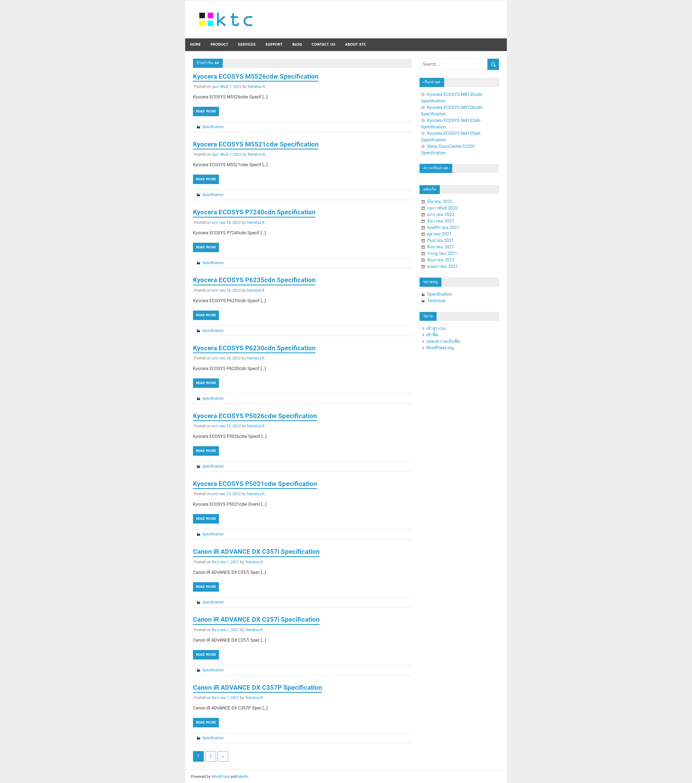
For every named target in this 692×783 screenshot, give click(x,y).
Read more (206, 111)
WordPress (220, 776)
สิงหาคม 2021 (440, 246)
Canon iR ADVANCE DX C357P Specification (257, 687)
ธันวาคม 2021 (440, 221)
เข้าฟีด (432, 334)
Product (219, 44)
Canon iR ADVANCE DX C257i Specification (256, 619)
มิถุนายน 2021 (440, 259)
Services (247, 44)
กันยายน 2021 (440, 240)
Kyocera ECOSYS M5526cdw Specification (255, 76)
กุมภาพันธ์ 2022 (442, 208)
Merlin (243, 776)
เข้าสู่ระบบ (436, 328)
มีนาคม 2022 (439, 201)
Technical (436, 300)
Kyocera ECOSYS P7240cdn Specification (254, 212)
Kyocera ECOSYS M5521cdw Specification (255, 144)
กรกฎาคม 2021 (442, 253)
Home (195, 44)
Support (273, 44)
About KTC (355, 44)
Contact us (323, 44)
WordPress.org (440, 347)
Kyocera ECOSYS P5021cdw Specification (255, 484)
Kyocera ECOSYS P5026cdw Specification (255, 416)
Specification (213, 127)
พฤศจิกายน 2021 (443, 227)
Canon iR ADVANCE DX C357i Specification (256, 551)
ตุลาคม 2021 (439, 233)
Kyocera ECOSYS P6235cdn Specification (254, 280)
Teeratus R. (256, 86)
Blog (297, 44)
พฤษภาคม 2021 (442, 266)
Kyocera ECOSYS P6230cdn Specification (254, 348)
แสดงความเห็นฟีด (443, 341)
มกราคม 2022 (440, 214)
